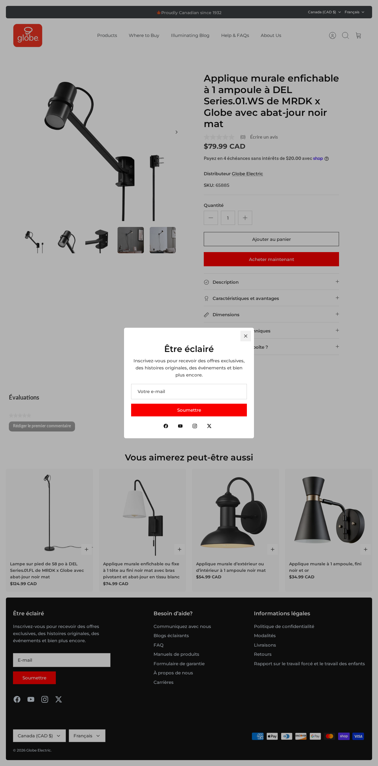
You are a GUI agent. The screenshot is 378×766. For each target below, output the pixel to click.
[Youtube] (180, 426)
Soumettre (189, 410)
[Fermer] (245, 336)
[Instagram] (195, 426)
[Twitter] (209, 426)
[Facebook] (166, 426)
